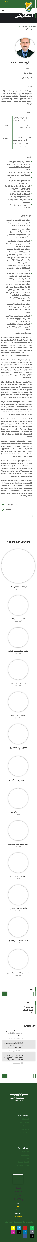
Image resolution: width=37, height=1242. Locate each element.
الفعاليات (25, 1118)
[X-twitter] (32, 1236)
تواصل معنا (24, 1129)
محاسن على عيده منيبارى (18, 683)
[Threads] (19, 1232)
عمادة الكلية (24, 1132)
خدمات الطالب (24, 1122)
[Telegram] (19, 1228)
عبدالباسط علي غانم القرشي (18, 618)
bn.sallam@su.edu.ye (12, 504)
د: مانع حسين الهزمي (18, 811)
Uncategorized (29, 1006)
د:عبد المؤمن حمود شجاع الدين (18, 844)
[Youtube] (25, 1228)
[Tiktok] (32, 1232)
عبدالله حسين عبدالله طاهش (18, 715)
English (7, 2)
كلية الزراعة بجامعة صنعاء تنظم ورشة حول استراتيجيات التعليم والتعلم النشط (13, 1045)
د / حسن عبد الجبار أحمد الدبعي (18, 876)
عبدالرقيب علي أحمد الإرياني (18, 779)
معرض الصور (24, 1125)
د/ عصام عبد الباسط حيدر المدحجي (18, 972)
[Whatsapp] (32, 1228)
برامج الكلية (24, 1155)
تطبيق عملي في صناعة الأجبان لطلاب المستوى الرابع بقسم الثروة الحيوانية (13, 1057)
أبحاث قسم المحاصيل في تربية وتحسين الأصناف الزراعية (14, 1033)
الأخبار (31, 1012)
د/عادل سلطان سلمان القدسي (18, 940)
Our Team (24, 26)
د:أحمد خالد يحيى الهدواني (18, 908)
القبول (26, 1158)
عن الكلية (25, 1151)
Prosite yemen (18, 1216)
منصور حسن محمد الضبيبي (18, 747)
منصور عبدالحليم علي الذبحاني (18, 651)
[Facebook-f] (25, 1236)
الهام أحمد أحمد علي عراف (18, 586)
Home (33, 26)
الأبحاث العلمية (23, 1161)
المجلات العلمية (23, 1165)
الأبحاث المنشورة (28, 1009)
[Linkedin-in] (25, 1232)
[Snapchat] (13, 1228)
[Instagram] (13, 1232)
